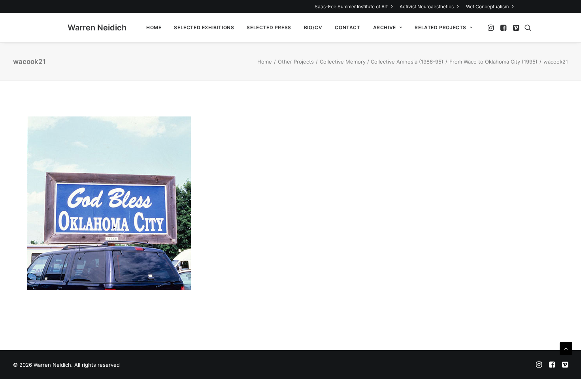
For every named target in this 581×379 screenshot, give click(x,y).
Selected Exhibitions (204, 27)
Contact (347, 27)
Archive (384, 27)
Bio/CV (313, 27)
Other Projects (296, 61)
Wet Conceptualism (487, 6)
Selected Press (269, 27)
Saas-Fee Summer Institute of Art (351, 6)
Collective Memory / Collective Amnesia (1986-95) (381, 61)
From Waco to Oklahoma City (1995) (493, 61)
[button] (491, 27)
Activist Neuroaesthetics (427, 6)
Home (153, 27)
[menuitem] (355, 6)
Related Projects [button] (440, 27)
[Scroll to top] (566, 348)
